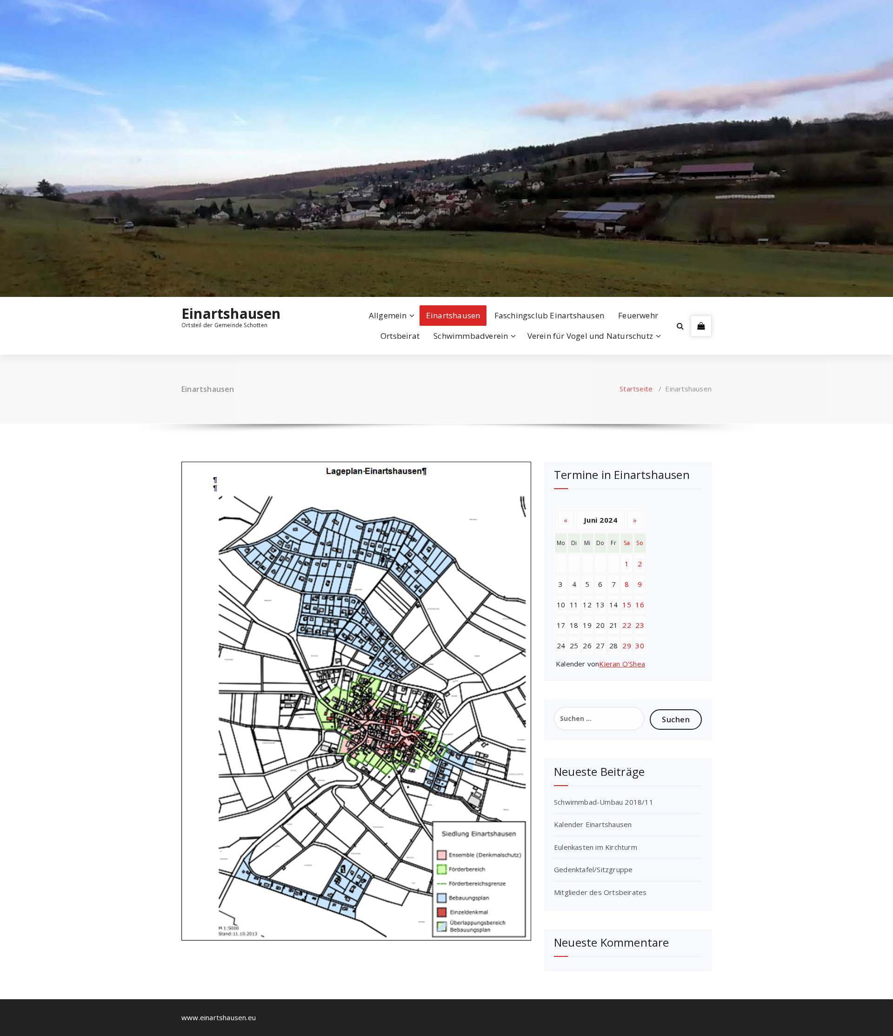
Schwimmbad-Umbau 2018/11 (603, 802)
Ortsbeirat (400, 335)
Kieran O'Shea (622, 663)
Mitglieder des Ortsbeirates (600, 892)
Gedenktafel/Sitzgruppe (593, 869)
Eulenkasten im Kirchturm (595, 847)
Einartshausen (231, 313)
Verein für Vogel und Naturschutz (590, 335)
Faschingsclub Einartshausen (549, 315)
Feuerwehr (638, 315)
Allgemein (388, 315)
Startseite (636, 388)
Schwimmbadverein (470, 335)
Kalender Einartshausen (593, 824)
